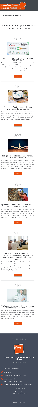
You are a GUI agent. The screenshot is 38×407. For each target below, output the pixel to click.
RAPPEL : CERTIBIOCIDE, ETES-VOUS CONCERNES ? (18, 59)
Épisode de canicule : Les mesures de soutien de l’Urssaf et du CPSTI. (17, 206)
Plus (17, 76)
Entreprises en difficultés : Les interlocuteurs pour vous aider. (18, 157)
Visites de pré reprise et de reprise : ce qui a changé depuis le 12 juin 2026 (17, 307)
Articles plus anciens (7, 330)
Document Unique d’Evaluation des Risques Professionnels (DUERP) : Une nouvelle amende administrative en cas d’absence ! (18, 256)
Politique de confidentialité (20, 394)
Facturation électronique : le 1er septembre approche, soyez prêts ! (18, 108)
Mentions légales (20, 392)
